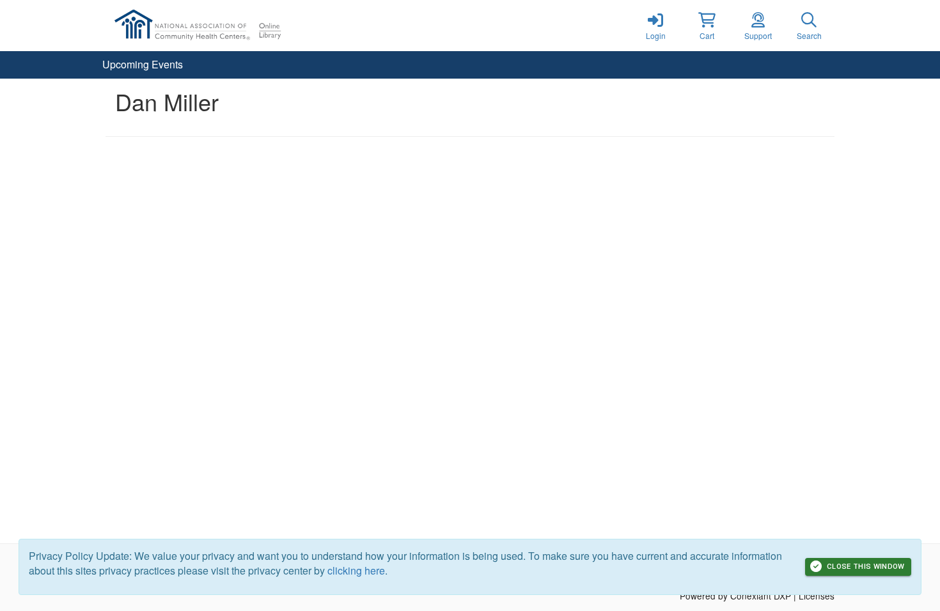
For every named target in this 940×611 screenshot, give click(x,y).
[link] (655, 25)
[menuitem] (143, 65)
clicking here (356, 570)
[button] (706, 25)
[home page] (227, 25)
